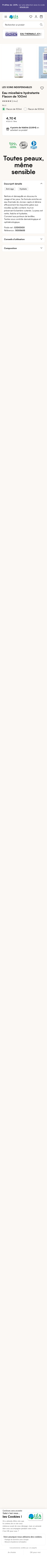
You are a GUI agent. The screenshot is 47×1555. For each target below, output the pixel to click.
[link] (30, 16)
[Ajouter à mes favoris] (42, 88)
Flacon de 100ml (14, 109)
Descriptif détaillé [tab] (13, 183)
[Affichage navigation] (5, 16)
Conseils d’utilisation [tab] (14, 239)
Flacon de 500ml (36, 109)
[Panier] (41, 16)
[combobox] (23, 24)
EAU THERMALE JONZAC (32, 34)
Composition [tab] (10, 248)
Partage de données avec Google (17, 1540)
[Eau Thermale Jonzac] (11, 34)
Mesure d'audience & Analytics (15, 1542)
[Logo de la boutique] (13, 17)
